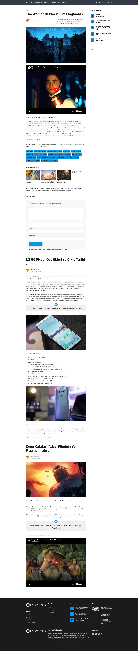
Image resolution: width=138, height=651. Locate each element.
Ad (30, 222)
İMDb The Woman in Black (33, 140)
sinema (54, 157)
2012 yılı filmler (52, 151)
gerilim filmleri (77, 154)
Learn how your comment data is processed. (57, 249)
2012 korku (30, 151)
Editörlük (28, 614)
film (45, 154)
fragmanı (68, 154)
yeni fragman (54, 160)
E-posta (31, 228)
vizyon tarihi (30, 160)
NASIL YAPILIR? (62, 2)
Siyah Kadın (61, 157)
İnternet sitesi (32, 235)
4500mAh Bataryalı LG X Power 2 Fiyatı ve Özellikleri (63, 309)
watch (38, 160)
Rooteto (29, 2)
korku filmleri (46, 157)
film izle (51, 154)
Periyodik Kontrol (52, 615)
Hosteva (71, 648)
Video (27, 10)
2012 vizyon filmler (40, 151)
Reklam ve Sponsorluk (31, 622)
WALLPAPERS (38, 2)
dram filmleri (30, 154)
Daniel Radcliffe (76, 151)
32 (85, 614)
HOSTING (46, 2)
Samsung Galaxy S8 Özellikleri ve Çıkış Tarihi (40, 383)
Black (60, 151)
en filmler (39, 154)
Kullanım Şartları (29, 619)
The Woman (69, 157)
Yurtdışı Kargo (51, 610)
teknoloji (35, 276)
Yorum (31, 207)
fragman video (60, 154)
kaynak (76, 136)
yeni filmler (45, 160)
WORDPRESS (53, 2)
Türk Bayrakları (51, 612)
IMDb (39, 157)
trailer (77, 157)
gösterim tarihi (31, 157)
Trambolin (50, 607)
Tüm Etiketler (29, 617)
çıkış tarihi (67, 151)
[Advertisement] (101, 74)
